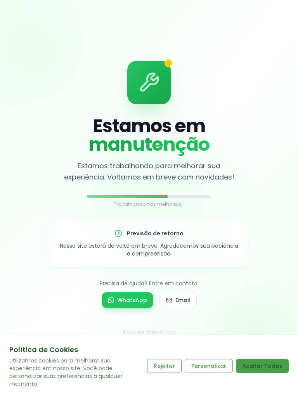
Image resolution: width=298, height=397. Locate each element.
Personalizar (208, 366)
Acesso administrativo (149, 331)
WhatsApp (132, 300)
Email (182, 300)
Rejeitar (164, 366)
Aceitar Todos (262, 366)
